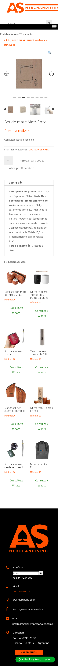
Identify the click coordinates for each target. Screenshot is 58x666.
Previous (4, 108)
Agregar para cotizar (32, 160)
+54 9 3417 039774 (21, 591)
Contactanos (29, 652)
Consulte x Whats (16, 310)
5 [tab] (32, 98)
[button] (20, 167)
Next (52, 108)
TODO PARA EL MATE (22, 40)
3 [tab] (23, 98)
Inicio (7, 40)
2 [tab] (19, 98)
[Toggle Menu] (54, 26)
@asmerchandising (24, 600)
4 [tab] (28, 98)
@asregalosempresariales (28, 609)
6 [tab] (37, 98)
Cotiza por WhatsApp (21, 168)
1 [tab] (14, 98)
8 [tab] (45, 98)
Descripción (15, 182)
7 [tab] (41, 98)
